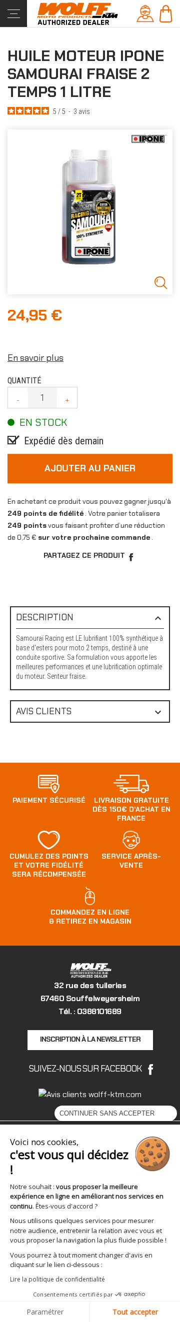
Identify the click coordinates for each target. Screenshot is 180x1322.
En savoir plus (36, 358)
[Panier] (165, 12)
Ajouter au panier (90, 468)
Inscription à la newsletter (90, 1039)
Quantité (24, 380)
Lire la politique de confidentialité (57, 1279)
